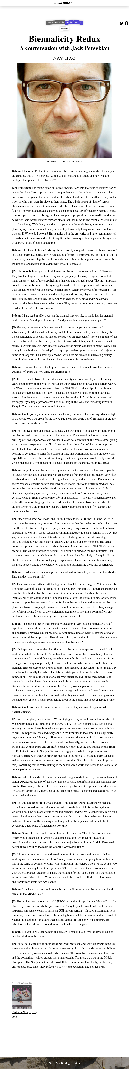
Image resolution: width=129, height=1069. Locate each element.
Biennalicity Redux (65, 38)
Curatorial (78, 22)
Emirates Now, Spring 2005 (24, 1014)
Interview (69, 22)
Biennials (64, 28)
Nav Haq (64, 57)
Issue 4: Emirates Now (55, 22)
